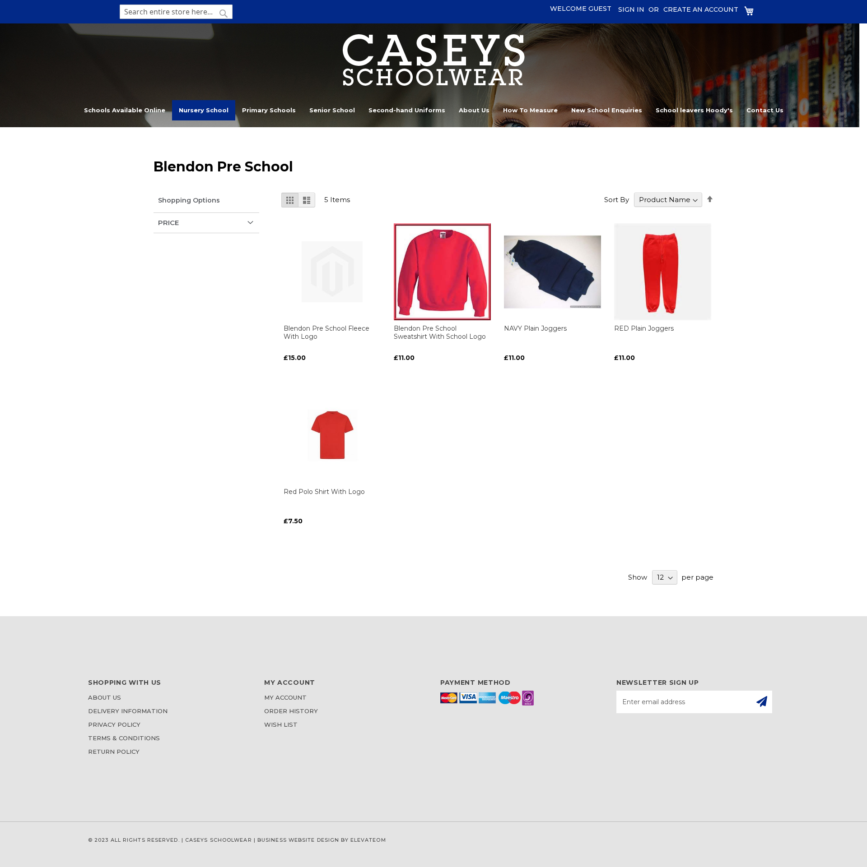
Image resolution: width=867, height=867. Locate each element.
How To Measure (530, 110)
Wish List (281, 724)
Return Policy (114, 751)
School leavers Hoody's (694, 110)
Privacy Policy (114, 724)
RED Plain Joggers (644, 328)
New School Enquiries (606, 110)
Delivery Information (128, 711)
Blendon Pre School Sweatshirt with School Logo (440, 332)
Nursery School (203, 110)
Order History (291, 711)
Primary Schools (269, 110)
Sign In (631, 9)
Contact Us (764, 110)
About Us (474, 110)
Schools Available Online (124, 110)
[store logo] (434, 83)
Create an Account (700, 9)
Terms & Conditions (124, 738)
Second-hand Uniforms (406, 110)
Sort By (616, 199)
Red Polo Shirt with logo (324, 492)
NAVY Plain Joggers (535, 328)
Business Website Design (298, 840)
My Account (285, 697)
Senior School (332, 110)
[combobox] (176, 12)
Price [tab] (168, 222)
